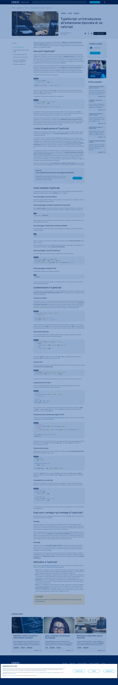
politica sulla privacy (48, 672)
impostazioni (43, 670)
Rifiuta (14, 673)
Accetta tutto (6, 669)
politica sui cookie (36, 672)
